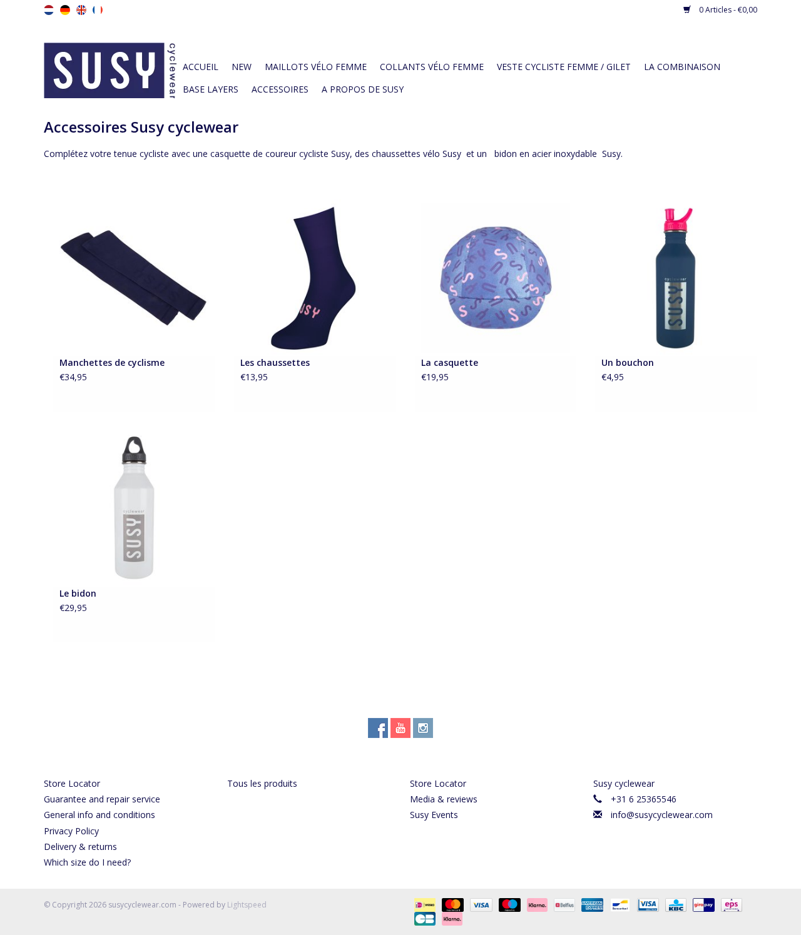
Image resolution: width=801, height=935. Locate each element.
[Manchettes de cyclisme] (134, 277)
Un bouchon (627, 362)
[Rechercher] (663, 45)
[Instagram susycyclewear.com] (423, 728)
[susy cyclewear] (110, 69)
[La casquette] (496, 277)
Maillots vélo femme (316, 67)
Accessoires (280, 89)
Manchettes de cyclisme (112, 362)
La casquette (449, 362)
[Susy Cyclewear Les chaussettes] (315, 277)
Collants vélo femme (432, 67)
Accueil (200, 67)
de (65, 10)
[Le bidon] (134, 507)
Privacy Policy (71, 831)
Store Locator (72, 783)
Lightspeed (247, 904)
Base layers (210, 89)
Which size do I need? (87, 862)
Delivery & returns (80, 846)
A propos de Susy (363, 89)
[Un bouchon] (676, 277)
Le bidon (77, 593)
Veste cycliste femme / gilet (564, 67)
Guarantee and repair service (102, 799)
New (242, 67)
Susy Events (434, 815)
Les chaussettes (275, 362)
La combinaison (682, 67)
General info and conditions (99, 815)
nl (49, 10)
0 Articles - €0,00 (727, 9)
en (81, 10)
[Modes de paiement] (423, 904)
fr (98, 10)
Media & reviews (443, 799)
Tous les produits (262, 783)
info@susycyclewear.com (662, 815)
